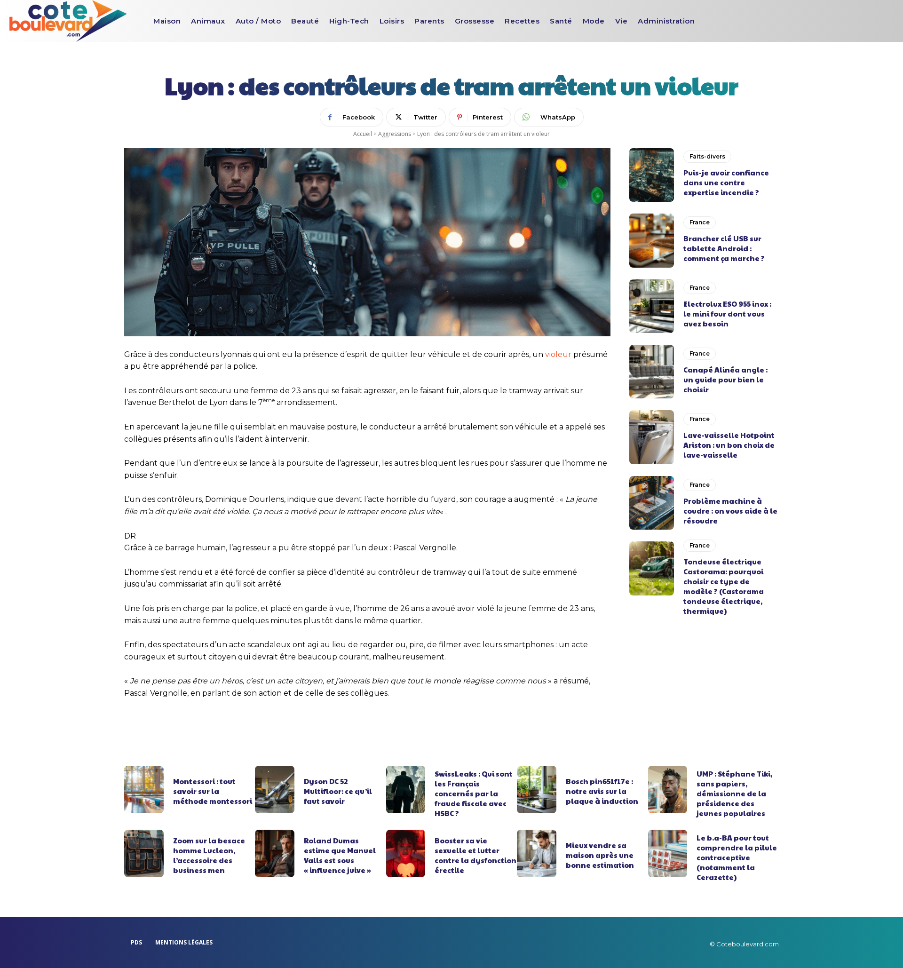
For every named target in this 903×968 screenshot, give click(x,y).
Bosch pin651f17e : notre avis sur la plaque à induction (602, 791)
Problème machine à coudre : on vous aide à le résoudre (730, 510)
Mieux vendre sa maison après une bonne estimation (600, 855)
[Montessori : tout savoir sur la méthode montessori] (144, 789)
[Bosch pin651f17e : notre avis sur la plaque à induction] (536, 789)
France (699, 222)
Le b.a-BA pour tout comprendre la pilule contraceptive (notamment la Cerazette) (737, 857)
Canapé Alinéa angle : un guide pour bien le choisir (725, 379)
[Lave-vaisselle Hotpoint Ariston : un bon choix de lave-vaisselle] (651, 437)
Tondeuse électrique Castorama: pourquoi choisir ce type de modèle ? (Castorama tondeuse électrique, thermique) (723, 586)
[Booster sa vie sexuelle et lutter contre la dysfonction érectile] (406, 853)
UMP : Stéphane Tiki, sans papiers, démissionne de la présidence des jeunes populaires (734, 793)
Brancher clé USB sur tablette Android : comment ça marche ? (724, 248)
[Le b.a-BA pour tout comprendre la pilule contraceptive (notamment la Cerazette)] (668, 853)
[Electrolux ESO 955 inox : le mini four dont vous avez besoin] (651, 306)
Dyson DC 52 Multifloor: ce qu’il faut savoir (338, 791)
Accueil (362, 134)
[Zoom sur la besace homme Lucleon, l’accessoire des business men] (144, 853)
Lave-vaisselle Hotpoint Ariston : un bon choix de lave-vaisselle (729, 445)
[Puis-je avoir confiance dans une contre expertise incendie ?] (651, 175)
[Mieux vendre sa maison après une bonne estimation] (536, 853)
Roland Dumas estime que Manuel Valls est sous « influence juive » (340, 855)
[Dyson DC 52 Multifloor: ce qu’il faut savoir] (274, 789)
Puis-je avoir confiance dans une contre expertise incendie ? (726, 182)
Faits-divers (707, 156)
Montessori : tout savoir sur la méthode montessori (212, 791)
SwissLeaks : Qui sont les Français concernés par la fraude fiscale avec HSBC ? (474, 793)
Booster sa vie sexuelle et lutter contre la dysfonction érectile (475, 855)
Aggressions (394, 134)
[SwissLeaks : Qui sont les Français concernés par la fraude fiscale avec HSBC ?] (406, 789)
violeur (558, 354)
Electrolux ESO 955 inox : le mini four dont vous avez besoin (727, 313)
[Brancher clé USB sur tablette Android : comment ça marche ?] (651, 240)
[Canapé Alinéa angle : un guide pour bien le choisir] (651, 371)
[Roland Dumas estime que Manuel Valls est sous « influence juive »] (274, 853)
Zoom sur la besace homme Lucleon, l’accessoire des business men (209, 855)
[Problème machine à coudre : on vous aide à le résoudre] (651, 503)
